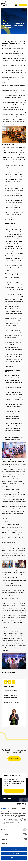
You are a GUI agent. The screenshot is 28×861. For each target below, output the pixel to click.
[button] (16, 5)
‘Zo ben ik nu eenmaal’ (9, 647)
